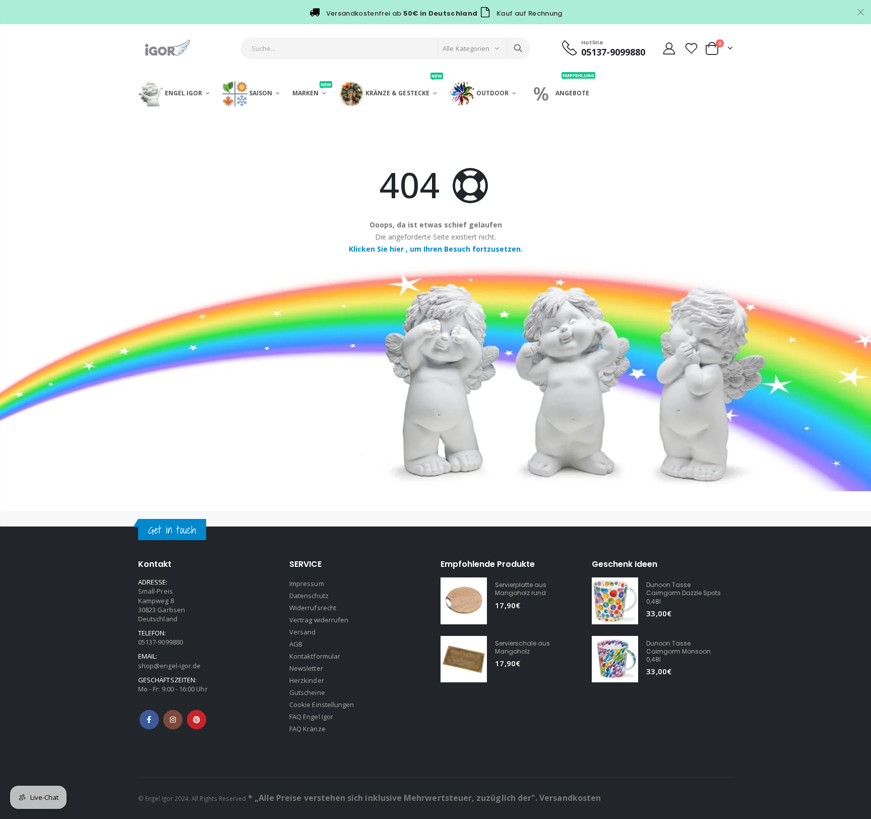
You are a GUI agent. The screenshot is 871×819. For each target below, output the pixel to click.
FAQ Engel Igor (311, 716)
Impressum (306, 583)
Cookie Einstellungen (321, 704)
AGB (295, 644)
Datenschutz (309, 595)
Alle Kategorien (466, 48)
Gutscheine (307, 692)
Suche (518, 48)
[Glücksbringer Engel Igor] (435, 378)
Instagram (173, 720)
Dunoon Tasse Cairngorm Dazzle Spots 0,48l (683, 592)
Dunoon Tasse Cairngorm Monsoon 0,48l (678, 651)
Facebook (149, 720)
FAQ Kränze (307, 728)
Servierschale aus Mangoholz (522, 647)
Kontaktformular (314, 656)
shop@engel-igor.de (169, 665)
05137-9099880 (160, 642)
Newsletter (306, 668)
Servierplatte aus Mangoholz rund (520, 588)
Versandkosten (570, 797)
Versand (302, 631)
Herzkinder (306, 680)
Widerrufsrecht (312, 607)
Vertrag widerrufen (318, 619)
